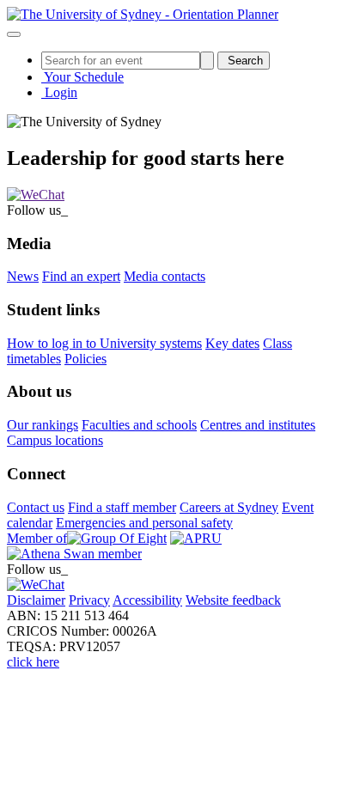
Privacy (89, 600)
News (23, 276)
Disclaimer (36, 600)
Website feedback (233, 600)
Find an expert (81, 276)
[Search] (207, 61)
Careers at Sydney (229, 507)
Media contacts (164, 276)
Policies (85, 358)
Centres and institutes (257, 424)
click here (33, 662)
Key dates (232, 343)
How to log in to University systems (104, 343)
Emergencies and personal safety (144, 522)
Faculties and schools (139, 424)
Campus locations (55, 440)
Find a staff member (122, 507)
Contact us (35, 507)
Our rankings (42, 424)
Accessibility (147, 600)
